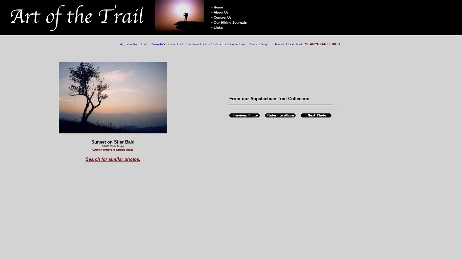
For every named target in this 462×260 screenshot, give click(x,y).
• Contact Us (221, 17)
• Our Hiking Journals (229, 22)
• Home (217, 7)
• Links (217, 27)
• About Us (220, 12)
